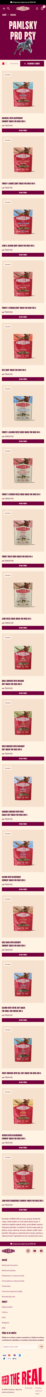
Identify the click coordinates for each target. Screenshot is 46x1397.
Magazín (5, 1323)
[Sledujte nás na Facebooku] (41, 1251)
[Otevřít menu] (4, 8)
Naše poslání (7, 1307)
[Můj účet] (42, 8)
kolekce (13, 15)
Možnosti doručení (10, 1265)
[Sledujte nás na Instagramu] (28, 1251)
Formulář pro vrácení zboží (13, 1281)
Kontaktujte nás (8, 1296)
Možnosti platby (9, 1270)
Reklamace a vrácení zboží (13, 1276)
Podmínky (6, 1286)
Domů (4, 15)
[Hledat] (8, 8)
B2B (3, 1328)
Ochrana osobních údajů (12, 1291)
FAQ (4, 1317)
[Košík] (37, 8)
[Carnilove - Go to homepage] (23, 8)
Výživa (4, 1312)
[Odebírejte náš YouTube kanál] (35, 1251)
